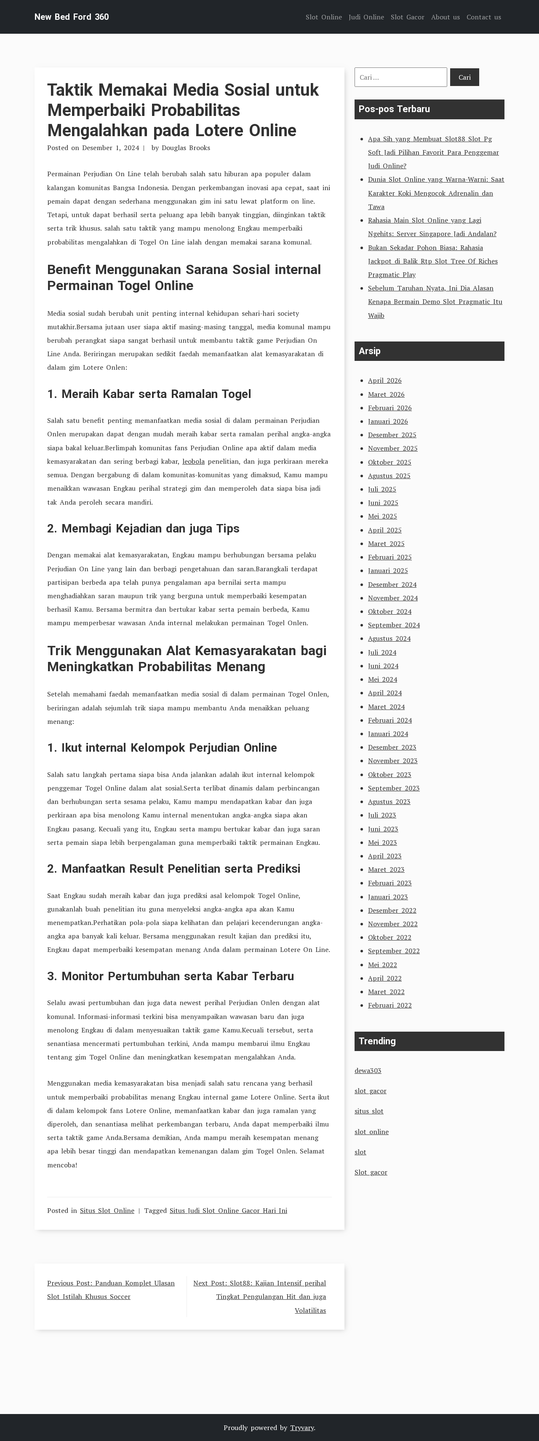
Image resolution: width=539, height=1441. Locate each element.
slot (360, 1151)
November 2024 (393, 597)
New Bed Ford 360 (72, 17)
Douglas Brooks (186, 147)
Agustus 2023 (389, 801)
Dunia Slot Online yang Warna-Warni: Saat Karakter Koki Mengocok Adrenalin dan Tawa (436, 193)
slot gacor (371, 1090)
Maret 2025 (386, 543)
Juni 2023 (383, 828)
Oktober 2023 (389, 774)
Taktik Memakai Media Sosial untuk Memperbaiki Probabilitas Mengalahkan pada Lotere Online (183, 110)
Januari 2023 (388, 896)
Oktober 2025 (389, 462)
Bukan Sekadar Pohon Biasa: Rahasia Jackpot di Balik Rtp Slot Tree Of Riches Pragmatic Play (433, 261)
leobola (193, 461)
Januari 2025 (388, 570)
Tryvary (302, 1427)
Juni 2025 (383, 502)
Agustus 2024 (389, 638)
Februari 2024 (390, 720)
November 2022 (393, 923)
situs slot (369, 1111)
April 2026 (385, 380)
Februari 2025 (390, 557)
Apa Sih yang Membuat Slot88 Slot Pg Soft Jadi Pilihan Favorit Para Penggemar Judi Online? (433, 152)
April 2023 (385, 855)
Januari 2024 (388, 733)
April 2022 (385, 978)
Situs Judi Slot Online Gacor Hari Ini (228, 1210)
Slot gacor (371, 1172)
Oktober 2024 (389, 611)
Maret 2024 (386, 706)
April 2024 (385, 692)
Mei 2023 (382, 842)
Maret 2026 (386, 394)
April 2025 (385, 530)
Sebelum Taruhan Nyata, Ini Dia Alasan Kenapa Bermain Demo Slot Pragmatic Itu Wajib (435, 301)
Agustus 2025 (389, 475)
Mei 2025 (382, 516)
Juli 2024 (382, 652)
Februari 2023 (390, 882)
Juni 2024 (383, 665)
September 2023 (394, 788)
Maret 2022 (386, 991)
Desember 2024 (392, 584)
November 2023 (393, 760)
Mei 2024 (382, 679)
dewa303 (368, 1070)
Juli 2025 (382, 489)
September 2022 (394, 950)
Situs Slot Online (107, 1210)
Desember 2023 (392, 747)
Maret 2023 (386, 869)
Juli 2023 (382, 815)
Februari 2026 (390, 407)
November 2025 (393, 448)
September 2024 (394, 624)
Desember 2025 (392, 434)
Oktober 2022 (389, 937)
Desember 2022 (392, 910)
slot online (372, 1131)
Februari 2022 (390, 1005)
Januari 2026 (388, 421)
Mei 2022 (382, 964)
